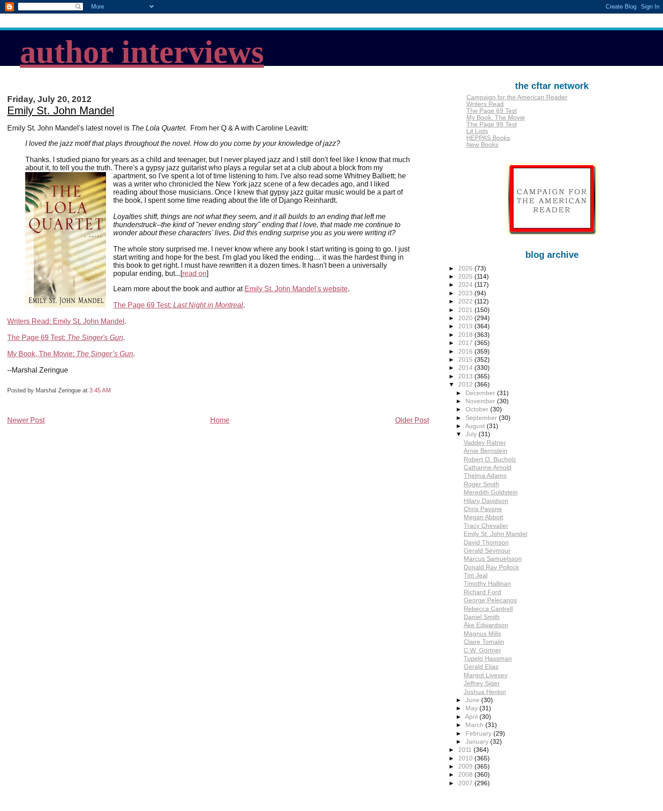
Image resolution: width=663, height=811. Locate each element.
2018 (466, 334)
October (477, 409)
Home (220, 420)
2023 (466, 293)
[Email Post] (114, 390)
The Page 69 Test (491, 110)
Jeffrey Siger (482, 683)
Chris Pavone (483, 509)
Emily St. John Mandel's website (296, 289)
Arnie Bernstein (485, 450)
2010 (466, 758)
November (481, 401)
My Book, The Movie (495, 117)
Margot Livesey (485, 675)
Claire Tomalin (484, 642)
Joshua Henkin (485, 692)
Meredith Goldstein (491, 492)
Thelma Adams (485, 475)
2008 (466, 774)
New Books (482, 144)
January (477, 741)
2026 (466, 268)
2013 (466, 376)
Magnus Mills (482, 633)
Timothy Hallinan (487, 583)
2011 (466, 749)
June (473, 700)
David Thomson (486, 542)
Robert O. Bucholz (490, 459)
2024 (466, 284)
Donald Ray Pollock (491, 567)
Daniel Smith (482, 617)
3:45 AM (100, 390)
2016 (466, 351)
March (475, 725)
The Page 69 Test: (178, 305)
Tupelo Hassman (488, 658)
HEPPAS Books (488, 138)
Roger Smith (481, 484)
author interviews (142, 52)
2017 (466, 343)
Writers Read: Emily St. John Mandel (65, 321)
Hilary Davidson (486, 501)
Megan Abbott (483, 517)
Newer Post (26, 420)
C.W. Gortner (482, 650)
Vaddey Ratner (485, 442)
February (479, 733)
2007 (466, 783)
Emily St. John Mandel (60, 110)
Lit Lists (477, 131)
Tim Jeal (476, 575)
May (472, 708)
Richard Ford (482, 592)
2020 (466, 318)
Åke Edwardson (486, 625)
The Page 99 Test (491, 124)
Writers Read (485, 104)
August (476, 426)
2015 (466, 359)
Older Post (412, 420)
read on (194, 273)
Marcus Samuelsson (493, 558)
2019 (466, 326)
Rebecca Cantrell (488, 609)
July (472, 434)
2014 (466, 367)
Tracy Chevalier (486, 525)
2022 (466, 301)
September (482, 418)
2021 (466, 310)
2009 (466, 766)
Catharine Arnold (487, 467)
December (481, 393)
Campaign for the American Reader (516, 97)
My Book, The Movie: (70, 354)
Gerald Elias (481, 666)
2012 (466, 384)
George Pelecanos (490, 600)
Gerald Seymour (487, 550)
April (472, 716)
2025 (466, 276)
